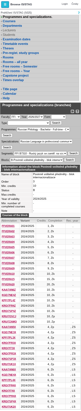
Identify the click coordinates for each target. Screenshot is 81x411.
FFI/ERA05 (8, 247)
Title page (10, 89)
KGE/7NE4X (9, 374)
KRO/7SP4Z (9, 311)
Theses (8, 48)
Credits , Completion (49, 220)
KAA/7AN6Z (9, 289)
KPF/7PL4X (9, 380)
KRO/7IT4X (8, 390)
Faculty (5, 116)
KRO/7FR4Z (9, 305)
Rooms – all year (15, 62)
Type (4, 123)
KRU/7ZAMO (9, 321)
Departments (12, 25)
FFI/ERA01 (8, 226)
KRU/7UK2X (9, 406)
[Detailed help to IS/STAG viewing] (77, 111)
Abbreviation (9, 220)
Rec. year (72, 220)
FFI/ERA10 (8, 273)
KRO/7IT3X (8, 348)
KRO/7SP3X (9, 358)
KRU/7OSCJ (9, 316)
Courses (9, 21)
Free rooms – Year (16, 71)
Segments (7, 153)
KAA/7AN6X (9, 369)
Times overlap (13, 80)
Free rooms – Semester (20, 66)
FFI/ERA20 (8, 284)
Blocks (5, 160)
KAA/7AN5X (9, 327)
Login (65, 4)
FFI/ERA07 (8, 257)
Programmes (8, 129)
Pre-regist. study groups (21, 53)
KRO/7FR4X (9, 385)
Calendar (9, 93)
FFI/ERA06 (8, 252)
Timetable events (15, 43)
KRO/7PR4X (9, 396)
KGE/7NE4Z (9, 295)
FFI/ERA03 (8, 236)
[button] (5, 4)
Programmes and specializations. (27, 17)
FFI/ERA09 (8, 268)
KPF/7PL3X (9, 337)
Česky (75, 4)
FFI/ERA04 (8, 241)
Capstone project (16, 75)
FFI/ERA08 (8, 263)
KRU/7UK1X (9, 364)
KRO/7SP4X (9, 401)
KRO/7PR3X (9, 353)
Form (47, 116)
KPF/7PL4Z (8, 300)
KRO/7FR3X (9, 342)
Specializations (10, 141)
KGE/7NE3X (9, 332)
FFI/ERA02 (8, 231)
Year (24, 116)
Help (6, 98)
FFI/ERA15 (8, 279)
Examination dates (16, 39)
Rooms (8, 57)
